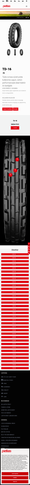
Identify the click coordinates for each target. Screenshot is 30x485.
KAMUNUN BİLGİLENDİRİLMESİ (9, 443)
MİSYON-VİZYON (5, 432)
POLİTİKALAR (4, 429)
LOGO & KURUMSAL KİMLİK (8, 423)
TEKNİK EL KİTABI (5, 407)
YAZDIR (15, 128)
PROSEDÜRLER (5, 446)
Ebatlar (16, 109)
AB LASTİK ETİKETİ (6, 404)
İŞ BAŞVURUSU (5, 426)
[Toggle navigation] (26, 6)
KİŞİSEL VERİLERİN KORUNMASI (9, 440)
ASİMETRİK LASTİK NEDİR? (8, 410)
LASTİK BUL (4, 373)
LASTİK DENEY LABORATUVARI (9, 415)
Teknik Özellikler (7, 109)
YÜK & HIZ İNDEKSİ (6, 413)
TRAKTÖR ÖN (20, 17)
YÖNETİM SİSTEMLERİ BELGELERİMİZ (10, 437)
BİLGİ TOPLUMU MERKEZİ (7, 434)
